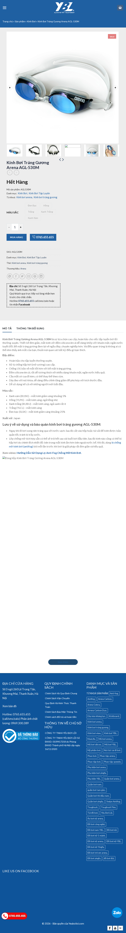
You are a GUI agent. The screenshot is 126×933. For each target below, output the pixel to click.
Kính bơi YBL (110, 733)
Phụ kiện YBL (94, 778)
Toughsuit (92, 807)
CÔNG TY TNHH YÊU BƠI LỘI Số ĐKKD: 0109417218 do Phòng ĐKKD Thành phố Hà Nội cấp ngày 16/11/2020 (62, 743)
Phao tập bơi (93, 761)
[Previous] (10, 87)
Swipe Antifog (113, 801)
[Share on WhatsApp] (10, 276)
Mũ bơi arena (105, 739)
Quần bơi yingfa (95, 801)
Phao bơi (91, 756)
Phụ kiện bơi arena (96, 767)
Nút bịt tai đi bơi (112, 750)
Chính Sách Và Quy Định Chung (61, 693)
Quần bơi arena (111, 778)
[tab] (7, 329)
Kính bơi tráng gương (45, 197)
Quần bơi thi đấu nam (98, 795)
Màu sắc (13, 212)
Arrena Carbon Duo (96, 710)
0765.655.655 (45, 237)
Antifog (91, 699)
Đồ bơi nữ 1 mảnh (96, 835)
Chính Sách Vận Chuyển (57, 698)
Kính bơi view (94, 733)
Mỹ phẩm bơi (93, 750)
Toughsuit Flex (108, 807)
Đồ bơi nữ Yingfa (95, 847)
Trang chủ (7, 21)
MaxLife (91, 739)
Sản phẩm (20, 21)
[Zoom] (11, 139)
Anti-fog (114, 693)
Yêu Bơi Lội (106, 812)
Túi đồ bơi (92, 812)
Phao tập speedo (112, 761)
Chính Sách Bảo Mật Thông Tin (61, 711)
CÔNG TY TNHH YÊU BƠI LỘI (61, 733)
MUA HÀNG (16, 237)
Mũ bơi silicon (94, 744)
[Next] (115, 87)
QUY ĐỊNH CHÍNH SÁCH (58, 685)
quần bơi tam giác (96, 790)
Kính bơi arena (24, 197)
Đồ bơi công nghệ (96, 824)
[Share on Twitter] (22, 276)
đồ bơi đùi (109, 858)
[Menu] (4, 8)
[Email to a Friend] (29, 276)
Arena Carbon (105, 699)
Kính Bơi (31, 21)
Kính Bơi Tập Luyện (39, 193)
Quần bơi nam (94, 784)
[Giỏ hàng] (120, 8)
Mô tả (7, 328)
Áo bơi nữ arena (95, 818)
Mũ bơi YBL (110, 744)
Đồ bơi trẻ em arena (97, 852)
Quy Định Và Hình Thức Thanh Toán (60, 705)
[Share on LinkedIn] (41, 276)
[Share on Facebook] (16, 276)
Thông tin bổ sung (30, 328)
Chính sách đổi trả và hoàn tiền (60, 717)
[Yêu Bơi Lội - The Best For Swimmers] (64, 7)
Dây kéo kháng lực (96, 716)
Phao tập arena (107, 756)
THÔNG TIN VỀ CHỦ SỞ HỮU (63, 725)
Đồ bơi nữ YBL (114, 841)
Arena (23, 268)
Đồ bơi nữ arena (95, 841)
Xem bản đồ (9, 706)
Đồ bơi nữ (112, 830)
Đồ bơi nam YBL (95, 830)
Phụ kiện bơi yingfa (96, 773)
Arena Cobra (93, 704)
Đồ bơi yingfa (93, 858)
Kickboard (114, 716)
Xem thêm (63, 662)
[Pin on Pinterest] (35, 276)
